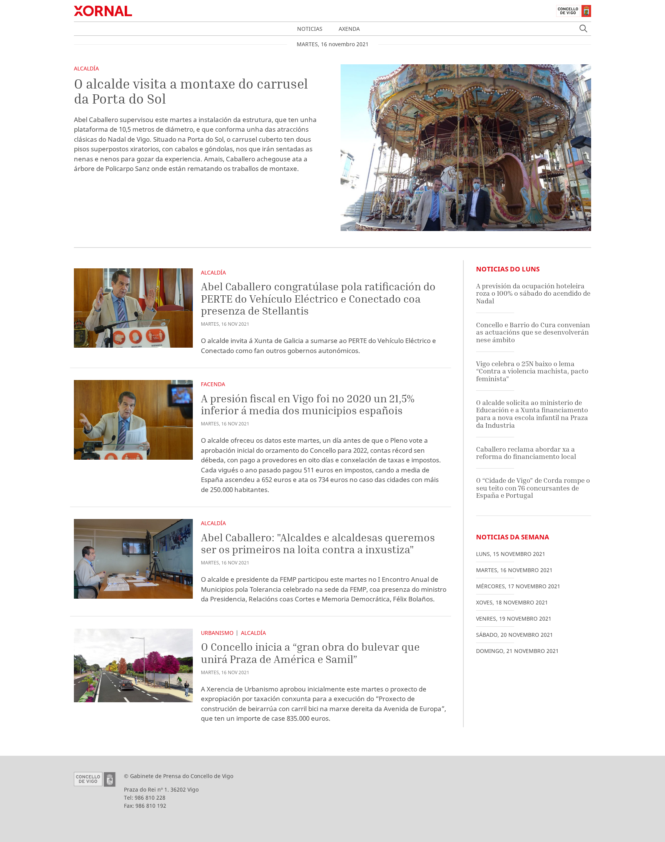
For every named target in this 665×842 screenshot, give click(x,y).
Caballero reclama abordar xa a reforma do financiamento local (526, 453)
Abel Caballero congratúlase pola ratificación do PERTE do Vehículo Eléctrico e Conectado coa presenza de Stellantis (318, 298)
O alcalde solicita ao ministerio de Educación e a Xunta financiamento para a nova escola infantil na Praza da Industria (532, 413)
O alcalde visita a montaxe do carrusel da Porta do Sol (191, 91)
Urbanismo (217, 632)
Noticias (309, 28)
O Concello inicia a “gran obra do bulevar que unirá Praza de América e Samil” (310, 652)
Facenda (213, 384)
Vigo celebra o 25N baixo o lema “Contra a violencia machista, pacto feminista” (532, 371)
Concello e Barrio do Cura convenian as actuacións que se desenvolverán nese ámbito (533, 332)
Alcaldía (86, 68)
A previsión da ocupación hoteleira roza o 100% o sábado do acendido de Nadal (533, 293)
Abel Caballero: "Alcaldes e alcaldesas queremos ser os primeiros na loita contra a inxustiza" (318, 543)
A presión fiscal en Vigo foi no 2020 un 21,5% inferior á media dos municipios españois (307, 404)
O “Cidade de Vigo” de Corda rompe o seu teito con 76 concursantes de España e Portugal (533, 487)
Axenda (349, 28)
